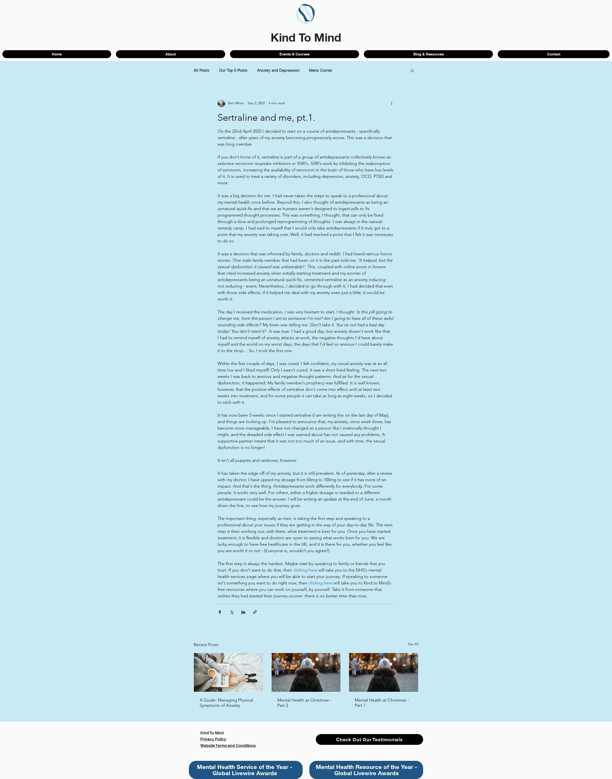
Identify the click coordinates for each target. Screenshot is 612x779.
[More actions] (391, 103)
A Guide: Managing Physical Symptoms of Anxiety (226, 702)
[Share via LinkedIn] (243, 612)
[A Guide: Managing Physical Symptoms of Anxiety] (228, 672)
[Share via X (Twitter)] (231, 612)
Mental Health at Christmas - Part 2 (304, 702)
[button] (412, 70)
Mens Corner (320, 70)
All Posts (201, 70)
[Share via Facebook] (220, 612)
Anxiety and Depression (278, 70)
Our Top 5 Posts (233, 70)
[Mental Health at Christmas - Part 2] (306, 672)
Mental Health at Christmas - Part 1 (382, 702)
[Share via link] (255, 612)
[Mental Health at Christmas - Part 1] (383, 672)
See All (413, 644)
